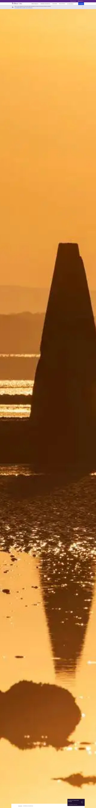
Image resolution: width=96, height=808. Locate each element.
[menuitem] (34, 3)
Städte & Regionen (34, 3)
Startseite (20, 805)
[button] (83, 7)
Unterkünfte (54, 3)
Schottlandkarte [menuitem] (70, 3)
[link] (81, 3)
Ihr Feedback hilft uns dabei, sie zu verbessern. (24, 7)
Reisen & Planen (62, 3)
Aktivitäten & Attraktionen (45, 3)
